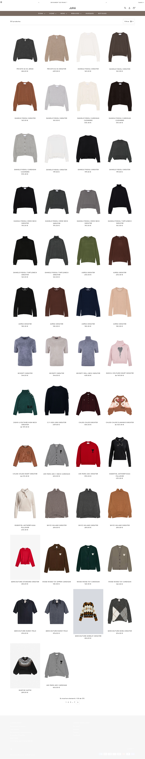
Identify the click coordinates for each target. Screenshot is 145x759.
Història (76, 727)
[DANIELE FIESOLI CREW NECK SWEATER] (25, 199)
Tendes (76, 730)
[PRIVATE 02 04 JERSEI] (25, 47)
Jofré (33, 752)
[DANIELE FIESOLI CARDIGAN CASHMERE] (88, 96)
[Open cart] (134, 8)
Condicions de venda (18, 724)
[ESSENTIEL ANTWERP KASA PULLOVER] (120, 452)
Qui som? (76, 724)
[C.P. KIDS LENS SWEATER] (57, 400)
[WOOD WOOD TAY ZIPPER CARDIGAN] (57, 557)
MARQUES (90, 13)
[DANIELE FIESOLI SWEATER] (88, 47)
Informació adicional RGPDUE (21, 739)
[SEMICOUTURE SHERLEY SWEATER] (88, 611)
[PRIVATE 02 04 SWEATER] (57, 47)
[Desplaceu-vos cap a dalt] (141, 754)
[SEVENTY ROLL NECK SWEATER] (88, 351)
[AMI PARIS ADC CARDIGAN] (57, 663)
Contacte (76, 733)
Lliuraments (14, 727)
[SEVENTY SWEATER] (25, 351)
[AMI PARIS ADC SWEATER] (88, 452)
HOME (52, 13)
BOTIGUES (102, 13)
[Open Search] (125, 8)
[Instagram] (1, 2)
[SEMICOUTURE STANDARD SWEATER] (25, 557)
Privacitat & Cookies (17, 733)
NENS (63, 13)
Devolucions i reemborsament (21, 730)
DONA (41, 13)
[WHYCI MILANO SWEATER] (57, 503)
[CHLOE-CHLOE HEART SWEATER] (25, 452)
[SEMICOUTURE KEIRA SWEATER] (120, 609)
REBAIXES (75, 13)
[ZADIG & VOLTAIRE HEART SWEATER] (120, 351)
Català (140, 2)
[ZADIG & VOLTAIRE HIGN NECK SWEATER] (25, 400)
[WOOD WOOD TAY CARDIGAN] (88, 557)
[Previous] (39, 2)
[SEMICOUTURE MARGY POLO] (25, 609)
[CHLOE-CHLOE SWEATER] (88, 400)
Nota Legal (14, 736)
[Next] (106, 2)
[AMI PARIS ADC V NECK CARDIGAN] (57, 452)
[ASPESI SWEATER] (88, 251)
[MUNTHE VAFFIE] (25, 665)
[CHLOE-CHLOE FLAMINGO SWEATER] (120, 400)
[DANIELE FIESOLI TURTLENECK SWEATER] (120, 199)
